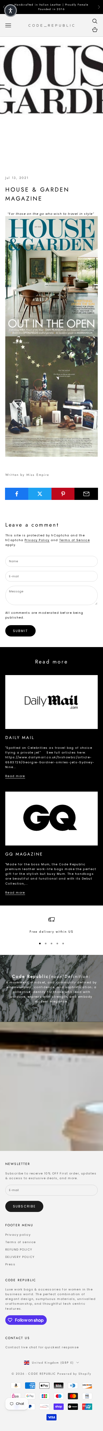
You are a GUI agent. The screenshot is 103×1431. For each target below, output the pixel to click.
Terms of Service (74, 540)
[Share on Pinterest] (63, 494)
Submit (20, 631)
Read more (15, 776)
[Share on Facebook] (16, 494)
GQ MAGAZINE (24, 854)
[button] (10, 10)
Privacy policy (18, 1235)
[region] (51, 925)
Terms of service (20, 1242)
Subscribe (24, 1206)
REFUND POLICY (18, 1249)
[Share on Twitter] (40, 494)
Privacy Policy (37, 540)
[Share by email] (86, 494)
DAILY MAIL (19, 738)
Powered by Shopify (74, 1374)
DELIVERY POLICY (20, 1257)
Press (10, 1264)
